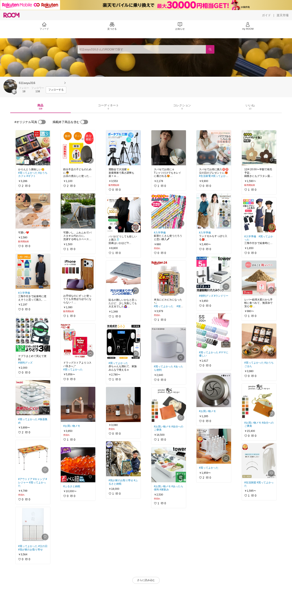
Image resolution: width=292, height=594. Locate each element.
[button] (10, 86)
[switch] (42, 122)
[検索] (210, 49)
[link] (33, 147)
